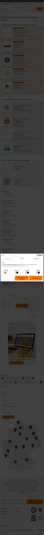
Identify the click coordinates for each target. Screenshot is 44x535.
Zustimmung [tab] (7, 258)
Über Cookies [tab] (36, 258)
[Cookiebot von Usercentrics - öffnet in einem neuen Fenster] (38, 255)
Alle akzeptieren (36, 278)
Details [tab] (22, 258)
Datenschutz (26, 265)
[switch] (16, 273)
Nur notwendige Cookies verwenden (22, 278)
